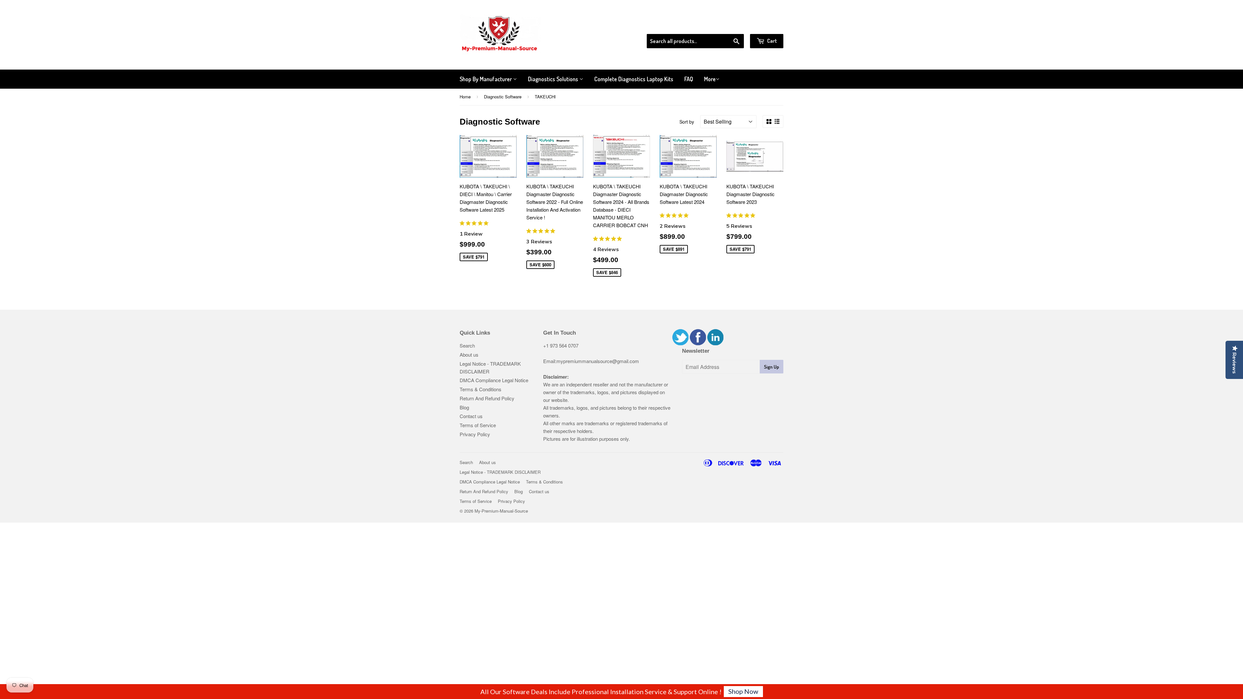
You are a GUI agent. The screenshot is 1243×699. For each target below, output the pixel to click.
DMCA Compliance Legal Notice (494, 380)
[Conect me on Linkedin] (715, 343)
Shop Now (743, 691)
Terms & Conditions (480, 389)
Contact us (471, 416)
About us (469, 354)
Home (465, 97)
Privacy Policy (475, 434)
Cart (771, 40)
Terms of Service (478, 425)
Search (467, 345)
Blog (464, 407)
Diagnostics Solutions (553, 79)
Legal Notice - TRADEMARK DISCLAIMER (500, 472)
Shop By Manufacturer (486, 79)
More (710, 79)
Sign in (730, 25)
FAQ (688, 79)
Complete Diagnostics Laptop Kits (633, 79)
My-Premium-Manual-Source (501, 511)
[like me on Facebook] (698, 343)
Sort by (686, 121)
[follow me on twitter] (680, 343)
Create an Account (765, 25)
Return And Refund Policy (487, 398)
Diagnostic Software (502, 97)
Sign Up (771, 367)
